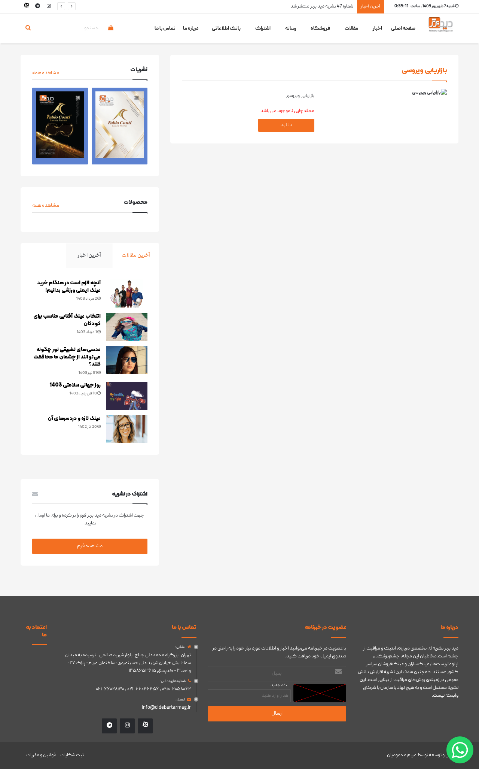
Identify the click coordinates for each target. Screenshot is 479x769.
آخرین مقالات (136, 255)
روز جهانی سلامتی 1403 (75, 385)
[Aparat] (26, 6)
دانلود (286, 125)
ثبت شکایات (72, 755)
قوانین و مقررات (41, 755)
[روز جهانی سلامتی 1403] (126, 396)
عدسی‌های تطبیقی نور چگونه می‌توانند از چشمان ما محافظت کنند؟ (67, 357)
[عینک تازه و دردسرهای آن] (126, 429)
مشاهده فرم (90, 546)
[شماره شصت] (60, 126)
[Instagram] (48, 6)
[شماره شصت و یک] (119, 126)
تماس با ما (165, 28)
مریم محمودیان (402, 755)
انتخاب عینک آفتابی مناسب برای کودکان (67, 320)
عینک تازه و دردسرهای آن (74, 419)
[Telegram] (37, 6)
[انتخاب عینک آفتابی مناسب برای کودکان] (126, 327)
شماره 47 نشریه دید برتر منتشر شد (321, 6)
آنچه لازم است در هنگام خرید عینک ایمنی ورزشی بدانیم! (69, 286)
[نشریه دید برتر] (440, 31)
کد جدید (279, 685)
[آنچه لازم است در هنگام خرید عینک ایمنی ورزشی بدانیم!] (126, 293)
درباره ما (191, 28)
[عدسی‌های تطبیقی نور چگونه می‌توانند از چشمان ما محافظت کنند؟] (126, 360)
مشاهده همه (45, 73)
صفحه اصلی (403, 28)
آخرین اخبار (89, 255)
